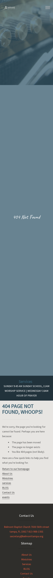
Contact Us (8, 492)
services (6, 483)
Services (26, 564)
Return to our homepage (15, 469)
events (6, 497)
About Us (7, 473)
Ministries (7, 478)
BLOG (5, 487)
